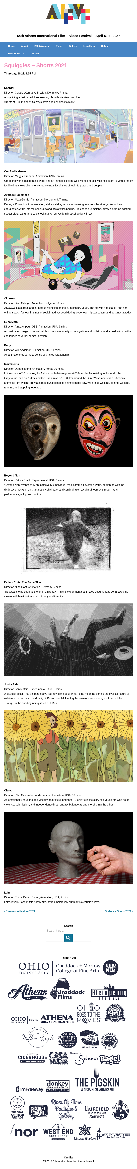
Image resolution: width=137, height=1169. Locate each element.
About (24, 46)
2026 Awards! (42, 46)
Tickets (73, 46)
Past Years (14, 53)
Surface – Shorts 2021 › (119, 911)
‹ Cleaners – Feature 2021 (19, 911)
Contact (34, 53)
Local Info (89, 46)
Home (11, 46)
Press (59, 46)
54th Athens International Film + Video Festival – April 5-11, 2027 (68, 36)
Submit (105, 46)
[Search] (68, 938)
